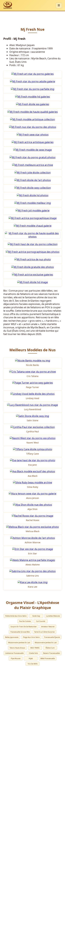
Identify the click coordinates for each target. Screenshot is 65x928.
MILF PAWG (34, 648)
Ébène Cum (50, 648)
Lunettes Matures (53, 616)
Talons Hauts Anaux (17, 648)
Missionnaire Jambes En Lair (19, 642)
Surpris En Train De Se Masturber (24, 626)
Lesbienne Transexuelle (14, 653)
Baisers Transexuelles (51, 653)
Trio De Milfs (32, 664)
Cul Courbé (40, 621)
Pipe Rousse (15, 658)
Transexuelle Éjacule (52, 637)
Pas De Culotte (25, 621)
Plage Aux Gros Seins (31, 637)
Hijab (31, 658)
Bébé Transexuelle (48, 658)
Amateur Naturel (47, 626)
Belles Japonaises (11, 637)
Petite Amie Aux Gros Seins (15, 616)
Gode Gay (36, 616)
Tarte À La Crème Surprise (44, 632)
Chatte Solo (33, 653)
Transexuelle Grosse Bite (20, 632)
